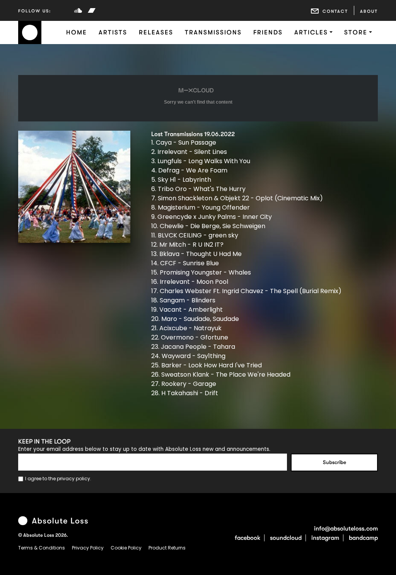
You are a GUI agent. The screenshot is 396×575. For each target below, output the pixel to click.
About (369, 11)
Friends (268, 32)
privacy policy (73, 478)
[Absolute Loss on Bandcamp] (92, 10)
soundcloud (286, 537)
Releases (156, 32)
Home (76, 32)
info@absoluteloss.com (346, 528)
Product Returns (167, 547)
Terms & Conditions (42, 547)
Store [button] (355, 32)
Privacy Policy (88, 547)
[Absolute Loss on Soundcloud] (78, 10)
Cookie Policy (127, 547)
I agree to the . (58, 478)
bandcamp (363, 537)
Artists (113, 32)
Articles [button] (311, 32)
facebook (247, 537)
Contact (335, 11)
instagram (325, 537)
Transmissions (213, 32)
